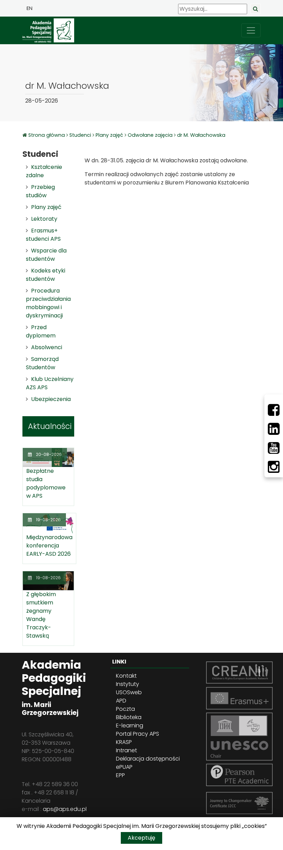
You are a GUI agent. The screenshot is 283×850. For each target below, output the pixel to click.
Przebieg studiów (40, 191)
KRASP (124, 742)
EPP (120, 775)
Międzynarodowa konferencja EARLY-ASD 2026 (49, 545)
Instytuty (127, 684)
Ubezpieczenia (51, 399)
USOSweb (129, 692)
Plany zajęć (109, 135)
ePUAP (124, 767)
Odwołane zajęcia (150, 135)
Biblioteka (129, 717)
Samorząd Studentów (42, 363)
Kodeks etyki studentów (45, 275)
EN (29, 8)
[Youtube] (274, 448)
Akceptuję (141, 838)
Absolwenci (46, 347)
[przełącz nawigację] (251, 30)
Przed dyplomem (41, 331)
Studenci (80, 135)
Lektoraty (44, 219)
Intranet (126, 750)
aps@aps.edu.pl (65, 809)
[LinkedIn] (274, 429)
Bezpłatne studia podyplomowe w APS (46, 483)
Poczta (125, 709)
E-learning (129, 725)
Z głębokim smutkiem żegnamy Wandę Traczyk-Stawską (41, 615)
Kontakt (126, 676)
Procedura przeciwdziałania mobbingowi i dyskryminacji (48, 303)
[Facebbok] (274, 410)
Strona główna (47, 135)
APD (121, 701)
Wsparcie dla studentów (46, 255)
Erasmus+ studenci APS (43, 235)
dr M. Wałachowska (201, 135)
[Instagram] (274, 467)
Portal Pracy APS (137, 734)
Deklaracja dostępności (148, 759)
